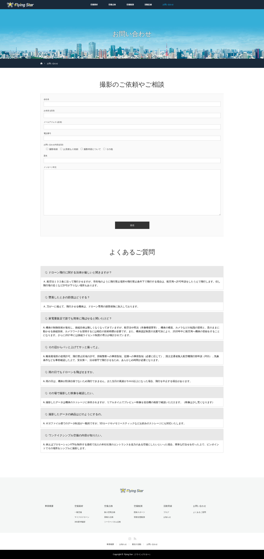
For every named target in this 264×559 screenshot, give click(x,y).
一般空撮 (78, 512)
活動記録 (148, 4)
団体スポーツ (139, 512)
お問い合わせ (168, 4)
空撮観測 (130, 4)
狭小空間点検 (109, 512)
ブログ (166, 512)
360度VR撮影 (80, 521)
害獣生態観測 (139, 517)
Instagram (129, 538)
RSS (134, 538)
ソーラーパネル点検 (112, 521)
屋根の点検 (108, 517)
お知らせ (167, 517)
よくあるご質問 (199, 512)
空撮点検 (112, 4)
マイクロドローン (82, 517)
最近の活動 (136, 544)
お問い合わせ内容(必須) (53, 144)
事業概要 (49, 505)
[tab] (132, 271)
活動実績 (167, 505)
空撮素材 (94, 4)
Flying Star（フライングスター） (137, 554)
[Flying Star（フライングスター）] (132, 491)
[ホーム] (41, 60)
